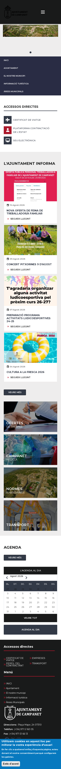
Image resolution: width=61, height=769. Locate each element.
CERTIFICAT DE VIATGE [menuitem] (15, 659)
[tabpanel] (30, 40)
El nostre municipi (14, 76)
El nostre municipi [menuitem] (16, 693)
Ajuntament (11, 68)
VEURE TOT (30, 618)
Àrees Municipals (13, 91)
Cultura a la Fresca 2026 (25, 372)
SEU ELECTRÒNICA (24, 140)
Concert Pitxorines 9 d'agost (29, 264)
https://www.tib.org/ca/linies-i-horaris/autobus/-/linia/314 (30, 515)
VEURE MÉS (14, 392)
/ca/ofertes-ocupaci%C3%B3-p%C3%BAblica (30, 416)
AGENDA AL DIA (30, 629)
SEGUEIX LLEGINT (20, 218)
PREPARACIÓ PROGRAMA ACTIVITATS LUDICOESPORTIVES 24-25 (29, 318)
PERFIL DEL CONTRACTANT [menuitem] (14, 664)
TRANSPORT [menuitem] (39, 663)
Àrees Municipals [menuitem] (15, 702)
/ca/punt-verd (30, 449)
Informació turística (16, 83)
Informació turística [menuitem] (16, 697)
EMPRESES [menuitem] (38, 658)
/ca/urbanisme (30, 482)
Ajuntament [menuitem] (12, 688)
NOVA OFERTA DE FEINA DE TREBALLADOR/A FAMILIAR (25, 212)
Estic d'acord (11, 763)
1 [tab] (30, 52)
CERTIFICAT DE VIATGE (27, 119)
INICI (6, 60)
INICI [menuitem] (9, 683)
